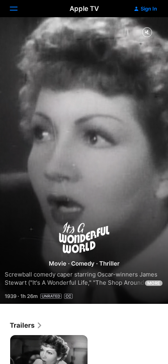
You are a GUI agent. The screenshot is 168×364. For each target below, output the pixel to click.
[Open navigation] (18, 8)
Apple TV (84, 8)
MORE (153, 283)
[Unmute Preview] (146, 33)
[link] (26, 325)
